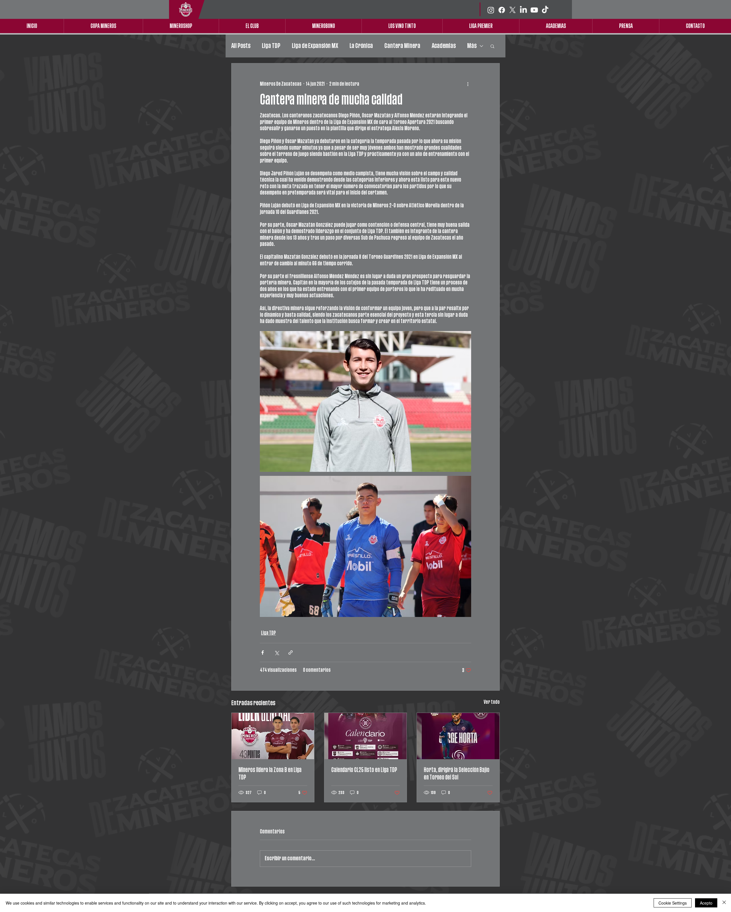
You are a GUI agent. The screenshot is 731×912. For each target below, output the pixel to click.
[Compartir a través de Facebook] (262, 652)
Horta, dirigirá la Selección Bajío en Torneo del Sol (456, 773)
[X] (512, 10)
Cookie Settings (672, 903)
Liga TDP (271, 46)
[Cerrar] (724, 902)
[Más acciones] (467, 84)
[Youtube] (534, 10)
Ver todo (492, 702)
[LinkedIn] (523, 10)
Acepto (706, 903)
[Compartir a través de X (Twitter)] (276, 652)
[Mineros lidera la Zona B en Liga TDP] (273, 736)
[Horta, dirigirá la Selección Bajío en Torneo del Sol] (458, 736)
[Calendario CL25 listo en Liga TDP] (365, 736)
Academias (444, 46)
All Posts (240, 46)
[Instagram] (491, 10)
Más (472, 46)
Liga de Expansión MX (315, 46)
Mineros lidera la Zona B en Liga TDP (270, 773)
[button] (492, 46)
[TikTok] (545, 10)
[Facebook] (501, 10)
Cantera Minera (402, 46)
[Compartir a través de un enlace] (290, 652)
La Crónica (361, 46)
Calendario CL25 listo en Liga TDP (364, 770)
